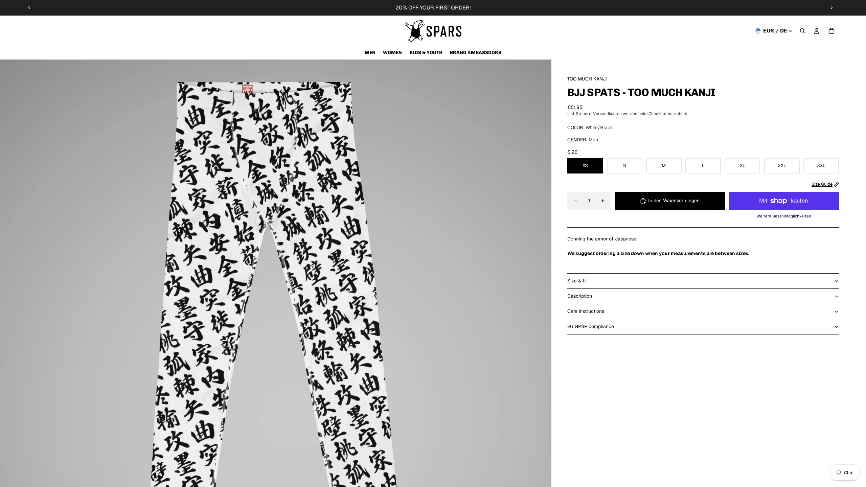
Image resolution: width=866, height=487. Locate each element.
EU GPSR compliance (590, 326)
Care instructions (585, 311)
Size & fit (577, 281)
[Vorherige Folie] (29, 7)
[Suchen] (802, 30)
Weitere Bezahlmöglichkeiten (783, 215)
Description (579, 296)
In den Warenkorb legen (674, 201)
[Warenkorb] (831, 30)
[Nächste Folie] (831, 7)
